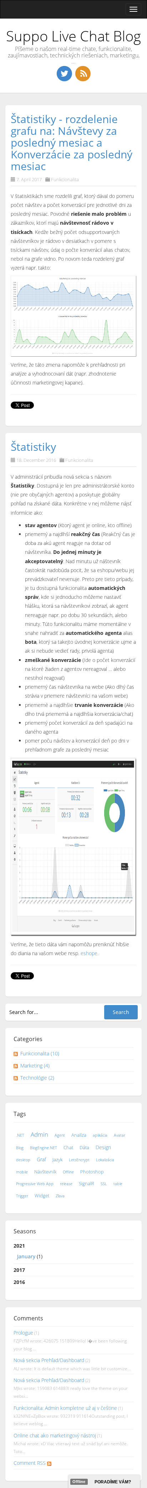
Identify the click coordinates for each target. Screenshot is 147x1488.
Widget (42, 1196)
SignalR (86, 1184)
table (117, 1183)
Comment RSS (30, 1462)
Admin (39, 1134)
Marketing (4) (35, 1065)
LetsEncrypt (79, 1159)
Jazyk (57, 1160)
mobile (22, 1171)
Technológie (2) (37, 1077)
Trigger (22, 1195)
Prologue (23, 1332)
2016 (19, 1282)
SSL (104, 1183)
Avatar (119, 1135)
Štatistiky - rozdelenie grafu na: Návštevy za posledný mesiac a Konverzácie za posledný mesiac (71, 142)
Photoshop (92, 1172)
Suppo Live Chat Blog (73, 36)
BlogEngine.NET (43, 1147)
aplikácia (100, 1135)
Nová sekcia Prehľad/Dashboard (49, 1360)
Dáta (84, 1148)
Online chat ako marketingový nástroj (55, 1435)
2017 (19, 1270)
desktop (23, 1159)
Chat (68, 1148)
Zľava (60, 1195)
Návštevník (45, 1172)
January (26, 1256)
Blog (20, 1147)
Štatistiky (33, 446)
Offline (68, 1171)
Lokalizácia (105, 1159)
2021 (28, 1250)
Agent (60, 1135)
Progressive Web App (35, 1183)
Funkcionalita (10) (39, 1053)
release (66, 1183)
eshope (89, 953)
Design (103, 1147)
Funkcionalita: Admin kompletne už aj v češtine (65, 1408)
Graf (41, 1159)
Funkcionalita (65, 179)
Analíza (78, 1135)
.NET (20, 1135)
